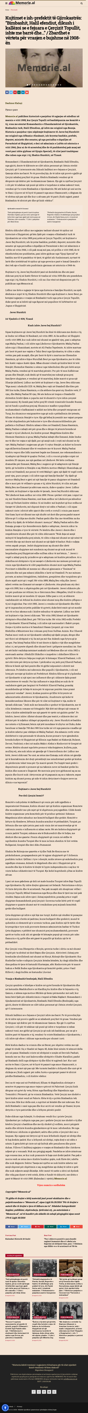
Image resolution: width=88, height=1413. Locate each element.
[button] (5, 1408)
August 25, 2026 (10, 1295)
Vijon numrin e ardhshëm (51, 1185)
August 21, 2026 (64, 1298)
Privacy (19, 1406)
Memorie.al (10, 1410)
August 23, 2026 (37, 1295)
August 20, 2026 (10, 1340)
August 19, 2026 (37, 1340)
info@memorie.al (70, 1379)
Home (7, 10)
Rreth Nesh (9, 1406)
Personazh (14, 10)
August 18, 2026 (64, 1340)
